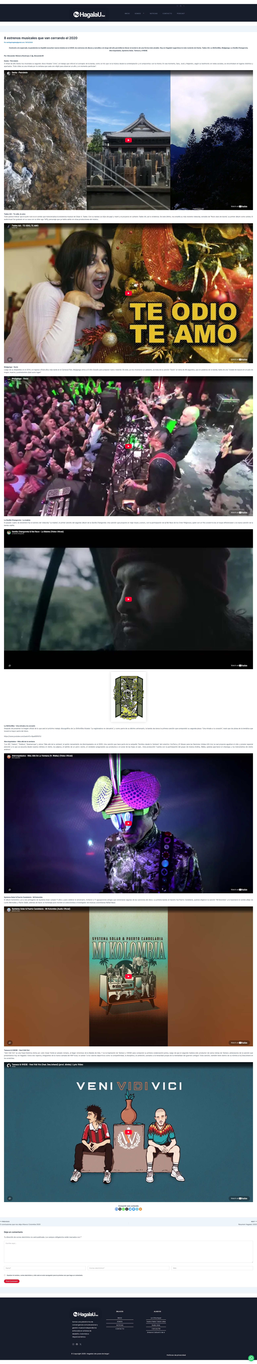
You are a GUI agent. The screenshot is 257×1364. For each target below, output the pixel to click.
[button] (141, 13)
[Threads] (126, 1209)
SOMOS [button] (138, 14)
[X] (119, 1209)
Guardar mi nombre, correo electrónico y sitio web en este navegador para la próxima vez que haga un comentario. (45, 1275)
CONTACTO (167, 14)
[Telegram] (130, 1209)
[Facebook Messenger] (133, 1209)
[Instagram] (137, 1209)
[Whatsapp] (123, 1209)
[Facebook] (116, 1209)
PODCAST (181, 14)
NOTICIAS (154, 14)
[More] (140, 1209)
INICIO (127, 14)
